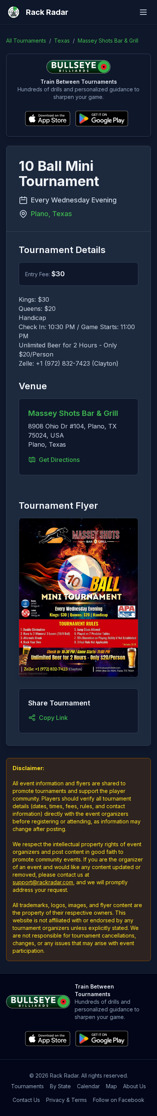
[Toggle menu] (143, 12)
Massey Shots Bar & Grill (108, 40)
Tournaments (27, 1086)
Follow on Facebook (118, 1100)
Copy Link (53, 717)
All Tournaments (26, 40)
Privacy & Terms (66, 1100)
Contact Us (26, 1100)
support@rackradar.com (43, 882)
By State (60, 1086)
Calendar (88, 1086)
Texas (62, 40)
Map (111, 1086)
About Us (134, 1086)
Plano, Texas (51, 214)
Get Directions (59, 459)
